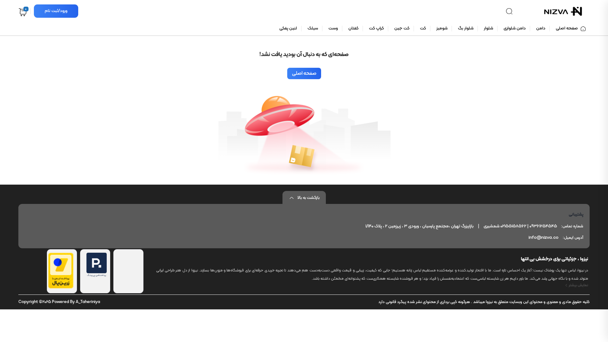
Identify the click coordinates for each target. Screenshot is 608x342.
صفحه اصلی (304, 73)
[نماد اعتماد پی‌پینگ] (96, 276)
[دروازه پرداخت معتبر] (60, 287)
